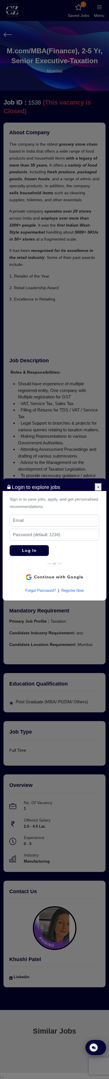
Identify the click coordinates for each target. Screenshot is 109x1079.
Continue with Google (58, 577)
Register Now (72, 590)
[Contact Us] (95, 1047)
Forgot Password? (40, 590)
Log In (29, 550)
